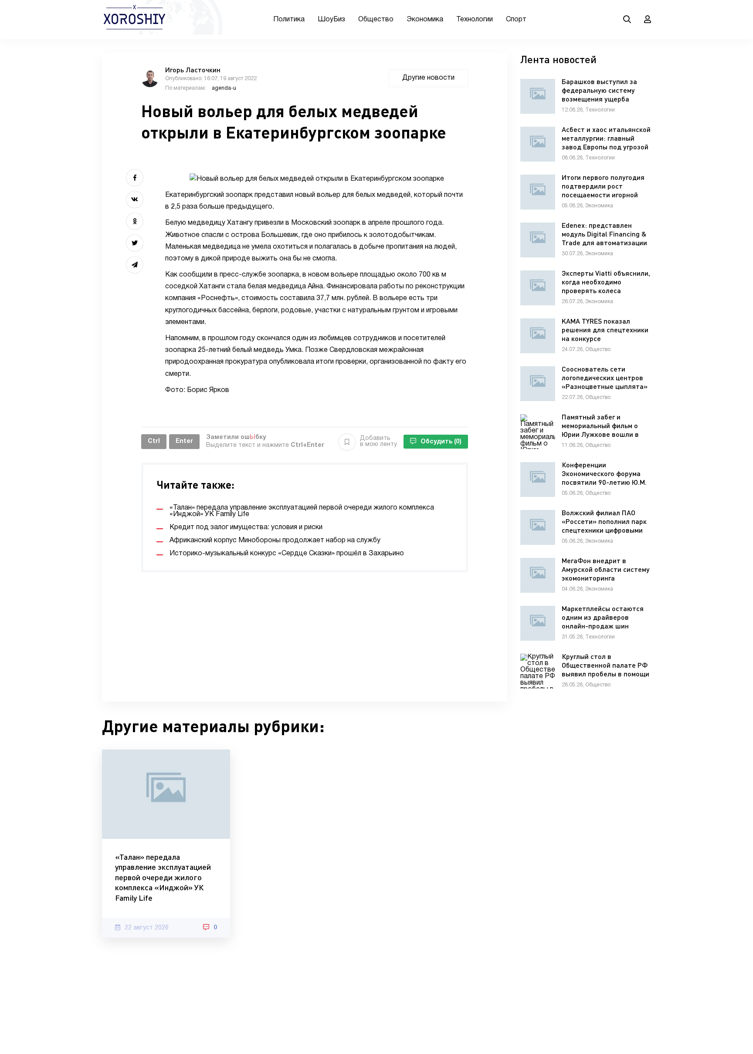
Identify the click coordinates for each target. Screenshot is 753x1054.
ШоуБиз (331, 20)
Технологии (474, 20)
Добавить (378, 441)
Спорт (516, 20)
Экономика (425, 20)
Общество (375, 20)
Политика (289, 20)
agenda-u (224, 88)
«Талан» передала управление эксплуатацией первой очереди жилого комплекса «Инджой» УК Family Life (163, 877)
